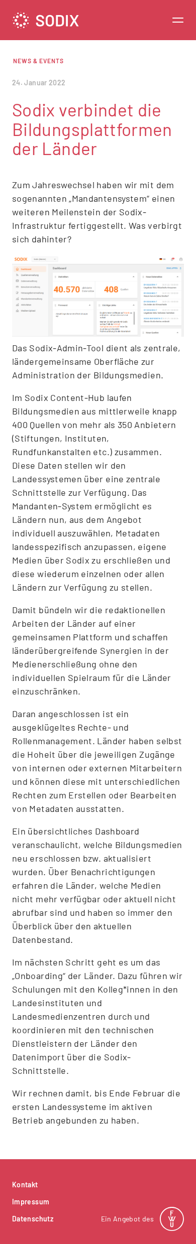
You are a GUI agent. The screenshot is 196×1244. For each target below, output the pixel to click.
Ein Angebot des (127, 1218)
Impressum (30, 1201)
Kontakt (25, 1184)
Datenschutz (32, 1218)
